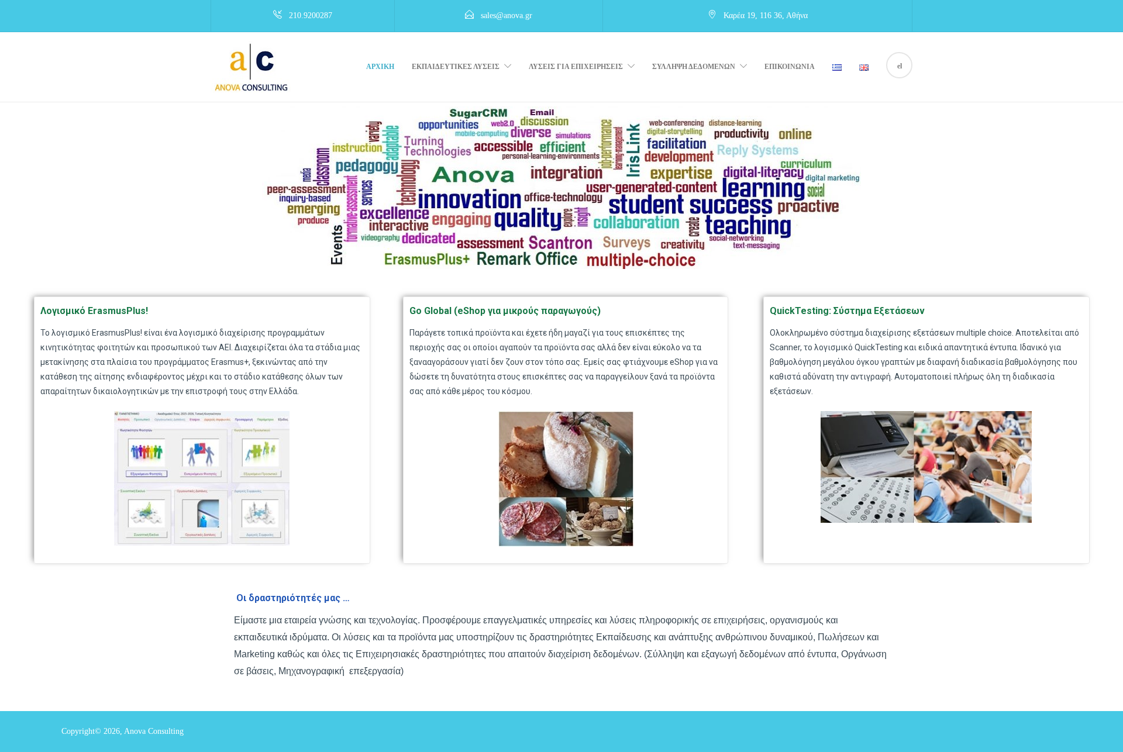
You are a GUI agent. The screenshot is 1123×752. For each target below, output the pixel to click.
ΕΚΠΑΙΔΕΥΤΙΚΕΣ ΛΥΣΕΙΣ (456, 67)
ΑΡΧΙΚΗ (380, 67)
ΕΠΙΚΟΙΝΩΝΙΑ (789, 67)
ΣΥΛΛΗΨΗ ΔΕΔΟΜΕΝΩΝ (693, 67)
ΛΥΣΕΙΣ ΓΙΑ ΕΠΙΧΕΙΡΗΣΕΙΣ (576, 67)
